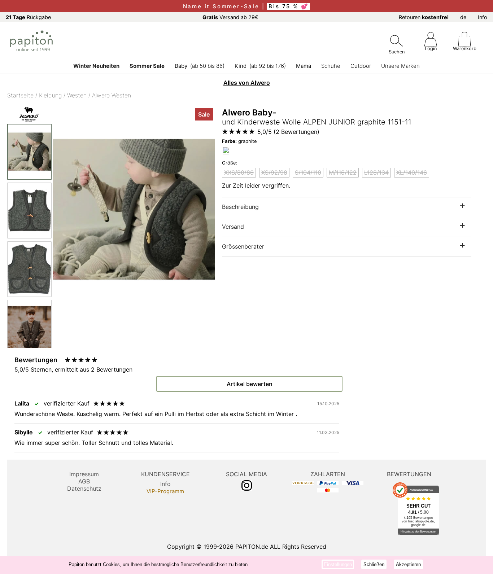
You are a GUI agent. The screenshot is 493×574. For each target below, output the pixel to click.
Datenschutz (84, 488)
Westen (77, 95)
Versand (233, 226)
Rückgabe (28, 17)
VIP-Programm (165, 491)
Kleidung (50, 95)
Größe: (229, 163)
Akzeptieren (408, 564)
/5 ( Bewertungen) (288, 131)
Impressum (84, 474)
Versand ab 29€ (230, 17)
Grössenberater (243, 246)
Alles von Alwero (246, 82)
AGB (84, 481)
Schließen (373, 564)
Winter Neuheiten (96, 65)
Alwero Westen (111, 95)
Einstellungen (338, 564)
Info (482, 17)
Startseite (20, 95)
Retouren (424, 17)
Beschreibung (240, 206)
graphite (239, 141)
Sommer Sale (147, 65)
